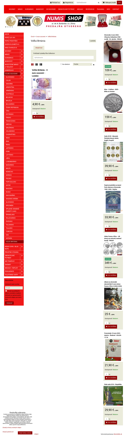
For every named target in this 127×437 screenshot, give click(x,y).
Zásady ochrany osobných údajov (12, 427)
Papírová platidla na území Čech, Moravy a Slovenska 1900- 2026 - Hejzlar (112, 187)
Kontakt (116, 9)
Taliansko (10, 225)
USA (7, 235)
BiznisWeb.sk (118, 434)
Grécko (9, 124)
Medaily (80, 9)
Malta (8, 168)
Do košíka (39, 117)
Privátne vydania (11, 252)
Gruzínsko (10, 128)
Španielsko (10, 215)
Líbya (8, 158)
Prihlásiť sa (55, 2)
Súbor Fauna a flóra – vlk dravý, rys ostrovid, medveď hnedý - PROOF (112, 238)
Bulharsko (10, 104)
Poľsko (8, 178)
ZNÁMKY (8, 264)
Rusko (8, 192)
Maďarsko (10, 165)
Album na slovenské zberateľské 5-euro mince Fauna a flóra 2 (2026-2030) (113, 284)
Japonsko (9, 148)
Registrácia (69, 2)
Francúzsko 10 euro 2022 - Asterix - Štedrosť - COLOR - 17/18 (113, 335)
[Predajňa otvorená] (63, 28)
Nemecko (9, 172)
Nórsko (9, 175)
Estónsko (9, 114)
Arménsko (10, 90)
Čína (7, 111)
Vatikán (9, 238)
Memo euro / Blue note (11, 248)
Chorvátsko (10, 134)
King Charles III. (11, 48)
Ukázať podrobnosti (8, 432)
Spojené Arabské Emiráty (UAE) (12, 210)
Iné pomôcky (10, 261)
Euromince (29, 9)
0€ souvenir (50, 9)
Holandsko (10, 131)
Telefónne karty (11, 275)
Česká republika (12, 107)
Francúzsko (10, 121)
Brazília (9, 101)
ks (37, 113)
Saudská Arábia (12, 199)
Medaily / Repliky (11, 268)
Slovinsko (10, 202)
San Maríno (10, 195)
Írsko (8, 145)
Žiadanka (100, 9)
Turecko (9, 231)
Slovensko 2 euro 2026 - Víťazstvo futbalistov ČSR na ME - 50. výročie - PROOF (113, 37)
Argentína (10, 87)
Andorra (9, 84)
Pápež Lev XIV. (10, 37)
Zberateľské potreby (66, 9)
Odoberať (9, 303)
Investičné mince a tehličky (11, 66)
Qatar (8, 185)
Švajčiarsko (10, 218)
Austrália (10, 94)
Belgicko (9, 97)
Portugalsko (11, 182)
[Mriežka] (32, 65)
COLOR (8, 80)
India (8, 138)
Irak (7, 141)
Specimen (9, 205)
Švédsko (9, 221)
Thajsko (9, 228)
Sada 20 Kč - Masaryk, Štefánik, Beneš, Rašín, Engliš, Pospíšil (111, 138)
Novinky (12, 9)
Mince (20, 9)
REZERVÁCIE (90, 9)
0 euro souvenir (11, 74)
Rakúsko (9, 188)
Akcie (7, 34)
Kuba (8, 151)
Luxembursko (11, 161)
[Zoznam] (36, 65)
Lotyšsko (9, 155)
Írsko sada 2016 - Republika (113, 384)
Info (108, 9)
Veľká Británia (11, 242)
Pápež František (11, 41)
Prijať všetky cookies (25, 433)
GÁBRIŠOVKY (9, 70)
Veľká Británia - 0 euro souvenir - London (40, 73)
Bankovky (40, 9)
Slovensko (10, 77)
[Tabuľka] (40, 65)
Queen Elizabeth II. (12, 44)
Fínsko (8, 117)
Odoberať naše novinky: (12, 284)
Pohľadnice (9, 271)
